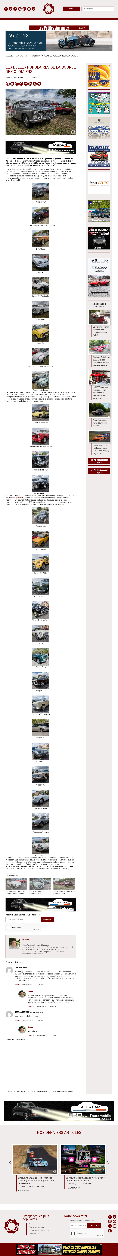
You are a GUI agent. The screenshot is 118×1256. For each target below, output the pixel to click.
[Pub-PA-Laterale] (99, 473)
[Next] (108, 1162)
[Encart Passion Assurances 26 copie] (99, 166)
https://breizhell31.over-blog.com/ (36, 945)
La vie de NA (34, 1234)
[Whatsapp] (35, 84)
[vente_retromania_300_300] (99, 86)
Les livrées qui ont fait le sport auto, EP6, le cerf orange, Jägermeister (101, 449)
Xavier (34, 77)
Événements (74, 1188)
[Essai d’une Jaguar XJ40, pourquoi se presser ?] (99, 410)
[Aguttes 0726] (59, 50)
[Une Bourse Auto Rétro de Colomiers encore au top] (16, 884)
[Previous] (9, 1162)
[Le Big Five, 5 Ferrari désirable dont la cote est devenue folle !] (99, 317)
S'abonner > (47, 919)
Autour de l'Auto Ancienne (39, 1230)
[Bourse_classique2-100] (99, 139)
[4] (59, 1254)
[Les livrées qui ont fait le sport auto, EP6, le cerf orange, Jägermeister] (99, 436)
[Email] (26, 84)
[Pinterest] (21, 84)
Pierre (90, 1184)
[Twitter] (12, 84)
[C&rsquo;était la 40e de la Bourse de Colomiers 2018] (64, 884)
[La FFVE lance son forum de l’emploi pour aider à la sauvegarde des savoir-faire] (99, 377)
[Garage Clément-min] (99, 249)
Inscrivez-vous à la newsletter (82, 1220)
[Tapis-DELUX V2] (99, 194)
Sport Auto (25, 1191)
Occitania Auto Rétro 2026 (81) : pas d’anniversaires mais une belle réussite (101, 361)
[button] (40, 193)
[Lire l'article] (35, 1159)
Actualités (21, 56)
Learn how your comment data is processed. (55, 1091)
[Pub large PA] (59, 30)
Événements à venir (37, 1227)
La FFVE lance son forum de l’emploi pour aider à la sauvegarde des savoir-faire (100, 392)
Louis (42, 1186)
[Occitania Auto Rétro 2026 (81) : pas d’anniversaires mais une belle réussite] (99, 347)
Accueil (9, 56)
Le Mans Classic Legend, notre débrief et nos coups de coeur (85, 1179)
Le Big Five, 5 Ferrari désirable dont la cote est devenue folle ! (101, 331)
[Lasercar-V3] (41, 153)
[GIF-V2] (99, 221)
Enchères (32, 1224)
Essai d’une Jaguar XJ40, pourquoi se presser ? (100, 423)
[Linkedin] (30, 84)
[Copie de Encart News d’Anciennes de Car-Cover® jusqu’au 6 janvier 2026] (99, 113)
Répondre (18, 984)
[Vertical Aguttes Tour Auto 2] (99, 297)
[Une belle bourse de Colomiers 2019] (40, 884)
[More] (39, 84)
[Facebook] (8, 84)
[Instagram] (17, 84)
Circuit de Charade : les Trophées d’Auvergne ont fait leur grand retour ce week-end (36, 1180)
